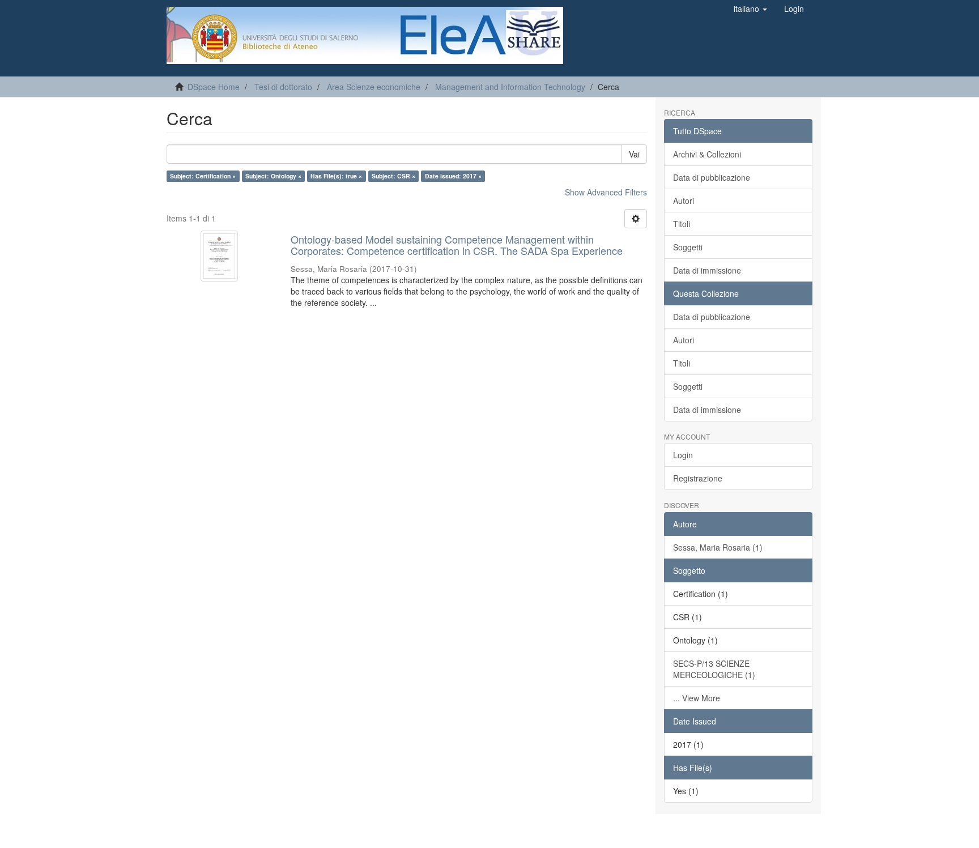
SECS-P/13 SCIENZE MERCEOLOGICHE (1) (714, 669)
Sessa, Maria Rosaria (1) (718, 547)
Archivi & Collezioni (707, 154)
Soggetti (688, 247)
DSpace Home (214, 86)
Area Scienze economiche (373, 86)
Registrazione (697, 478)
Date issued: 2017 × (453, 176)
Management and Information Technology (510, 86)
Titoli (681, 223)
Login (683, 455)
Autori (683, 200)
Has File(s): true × (336, 176)
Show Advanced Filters (606, 192)
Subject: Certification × (203, 176)
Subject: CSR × (393, 176)
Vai (634, 154)
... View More (696, 698)
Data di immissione (707, 270)
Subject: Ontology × (273, 176)
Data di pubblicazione (711, 177)
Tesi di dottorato (283, 86)
